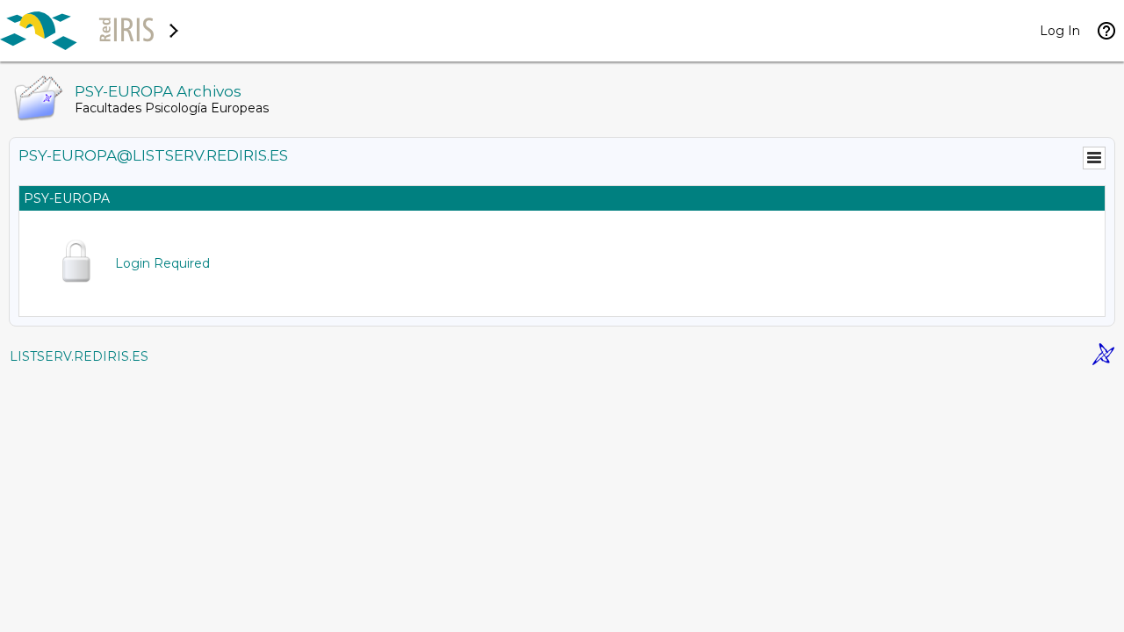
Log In (1060, 31)
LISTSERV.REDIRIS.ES (79, 356)
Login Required (162, 263)
